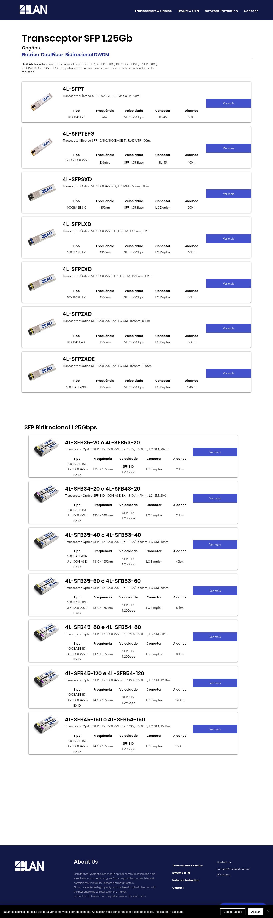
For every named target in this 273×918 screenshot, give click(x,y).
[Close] (268, 911)
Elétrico (30, 54)
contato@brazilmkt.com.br (233, 869)
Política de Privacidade (169, 912)
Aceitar (255, 912)
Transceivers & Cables (187, 865)
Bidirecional (79, 54)
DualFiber (52, 54)
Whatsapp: (224, 874)
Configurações (233, 912)
